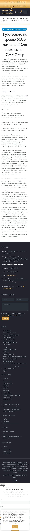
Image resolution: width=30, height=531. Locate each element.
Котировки (5, 438)
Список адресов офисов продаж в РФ (13, 264)
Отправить (5, 318)
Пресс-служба (6, 453)
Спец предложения (8, 415)
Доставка (5, 378)
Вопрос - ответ (6, 393)
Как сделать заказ (7, 381)
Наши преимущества (8, 449)
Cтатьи (4, 434)
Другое (5, 370)
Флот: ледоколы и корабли (10, 359)
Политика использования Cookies (11, 406)
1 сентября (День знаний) (9, 349)
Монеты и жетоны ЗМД (9, 337)
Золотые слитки (7, 344)
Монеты (5, 402)
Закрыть (3, 484)
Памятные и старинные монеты (11, 335)
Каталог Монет (7, 330)
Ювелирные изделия (8, 361)
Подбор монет (6, 419)
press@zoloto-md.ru (8, 288)
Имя (1, 499)
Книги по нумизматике (8, 368)
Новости (5, 428)
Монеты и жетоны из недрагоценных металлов (15, 366)
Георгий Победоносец (8, 339)
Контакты (5, 446)
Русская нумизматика (8, 354)
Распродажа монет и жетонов (10, 423)
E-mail (1, 506)
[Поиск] (15, 12)
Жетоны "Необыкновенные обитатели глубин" (14, 356)
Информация (6, 374)
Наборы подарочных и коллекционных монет (14, 363)
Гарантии (5, 388)
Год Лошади (6, 351)
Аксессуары (6, 347)
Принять (15, 526)
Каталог (4, 326)
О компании (6, 442)
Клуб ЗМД (5, 385)
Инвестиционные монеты (9, 332)
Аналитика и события (8, 431)
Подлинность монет (8, 383)
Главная (4, 18)
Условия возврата (7, 399)
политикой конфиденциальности (9, 315)
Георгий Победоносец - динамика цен (12, 436)
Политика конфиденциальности (11, 404)
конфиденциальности (17, 523)
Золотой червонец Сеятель (10, 342)
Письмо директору (7, 451)
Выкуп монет (6, 390)
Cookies (5, 523)
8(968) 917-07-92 (17, 286)
